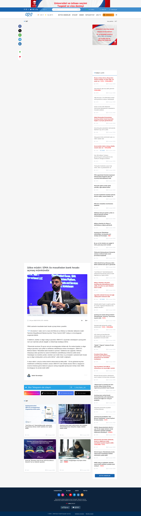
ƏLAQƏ (68, 490)
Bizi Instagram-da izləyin (33, 393)
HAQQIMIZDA (58, 490)
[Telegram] (33, 9)
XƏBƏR (81, 15)
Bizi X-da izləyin (82, 393)
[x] (66, 495)
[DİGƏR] (115, 14)
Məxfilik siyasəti (89, 513)
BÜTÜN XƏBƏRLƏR (64, 15)
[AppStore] (76, 507)
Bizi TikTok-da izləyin (49, 393)
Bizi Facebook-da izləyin (66, 393)
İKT (116, 21)
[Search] (78, 9)
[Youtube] (30, 9)
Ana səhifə (110, 21)
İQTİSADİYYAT (89, 15)
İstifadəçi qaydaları (79, 513)
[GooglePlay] (65, 507)
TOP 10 (85, 490)
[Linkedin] (35, 9)
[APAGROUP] (70, 503)
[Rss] (37, 9)
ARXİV (77, 490)
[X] (28, 9)
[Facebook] (24, 9)
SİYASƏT (75, 15)
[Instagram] (26, 9)
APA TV (98, 15)
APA (29, 331)
